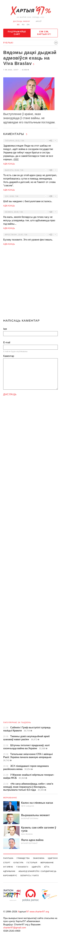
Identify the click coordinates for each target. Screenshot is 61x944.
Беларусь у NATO (29, 875)
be (18, 24)
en (28, 24)
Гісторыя (32, 863)
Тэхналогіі (22, 867)
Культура (18, 863)
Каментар (8, 356)
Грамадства (23, 858)
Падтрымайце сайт (17, 33)
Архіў (38, 21)
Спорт (6, 863)
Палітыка (8, 858)
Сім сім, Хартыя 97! (44, 33)
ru (23, 24)
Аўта (46, 867)
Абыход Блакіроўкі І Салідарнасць (37, 871)
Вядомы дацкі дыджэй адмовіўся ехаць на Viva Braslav (29, 58)
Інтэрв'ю (8, 867)
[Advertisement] (30, 283)
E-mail (6, 342)
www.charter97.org (39, 911)
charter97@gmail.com (14, 927)
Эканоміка (38, 858)
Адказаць (9, 164)
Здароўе (36, 867)
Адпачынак (9, 871)
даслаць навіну (21, 21)
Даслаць (10, 394)
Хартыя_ (30, 10)
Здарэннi (53, 858)
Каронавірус (10, 875)
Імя (5, 328)
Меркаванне (10, 798)
